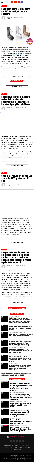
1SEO (9, 18)
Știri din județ (27, 447)
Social (15, 447)
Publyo (9, 109)
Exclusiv (28, 445)
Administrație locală (8, 445)
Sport (20, 447)
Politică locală (9, 447)
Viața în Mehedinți (17, 449)
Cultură (16, 445)
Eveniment (22, 445)
